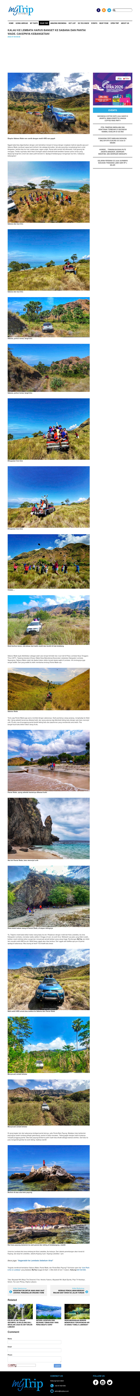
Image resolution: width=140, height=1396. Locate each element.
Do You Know (83, 23)
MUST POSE (103, 23)
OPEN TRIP (115, 23)
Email (10, 1347)
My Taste (34, 23)
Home (11, 23)
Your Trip (44, 23)
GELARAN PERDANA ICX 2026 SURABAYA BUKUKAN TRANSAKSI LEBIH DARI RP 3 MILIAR (113, 163)
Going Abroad (22, 23)
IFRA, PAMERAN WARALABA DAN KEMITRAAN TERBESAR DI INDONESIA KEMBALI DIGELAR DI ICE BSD (113, 129)
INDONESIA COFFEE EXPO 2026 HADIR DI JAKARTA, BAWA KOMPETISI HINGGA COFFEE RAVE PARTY (112, 118)
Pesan (10, 1355)
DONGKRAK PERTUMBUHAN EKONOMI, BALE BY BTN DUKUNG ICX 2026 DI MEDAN (112, 140)
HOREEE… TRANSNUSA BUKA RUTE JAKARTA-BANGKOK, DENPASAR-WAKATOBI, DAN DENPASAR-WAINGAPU (112, 151)
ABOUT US (125, 23)
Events (94, 23)
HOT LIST (72, 23)
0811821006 (81, 1270)
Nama (10, 1339)
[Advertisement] (70, 54)
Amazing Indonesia (58, 23)
